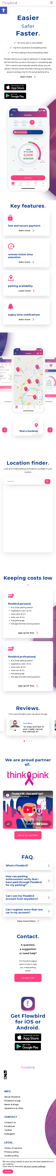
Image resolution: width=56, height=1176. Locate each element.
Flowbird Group (12, 1100)
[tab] (28, 866)
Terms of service (13, 1148)
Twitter (8, 1130)
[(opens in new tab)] (15, 87)
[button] (3, 10)
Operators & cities (13, 1108)
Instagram (9, 1134)
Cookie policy (11, 1155)
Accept (7, 1171)
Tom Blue (27, 723)
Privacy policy (11, 1152)
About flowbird (12, 1097)
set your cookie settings (34, 1166)
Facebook (9, 1126)
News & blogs (11, 1104)
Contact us (10, 1122)
